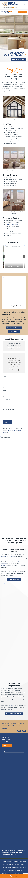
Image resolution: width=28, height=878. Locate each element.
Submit (7, 422)
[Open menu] (24, 4)
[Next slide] (24, 256)
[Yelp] (23, 731)
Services (9, 723)
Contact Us (11, 726)
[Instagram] (20, 731)
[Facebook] (18, 731)
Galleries (4, 726)
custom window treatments (8, 556)
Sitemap (4, 728)
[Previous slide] (4, 256)
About (4, 723)
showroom (10, 706)
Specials (18, 726)
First (4, 382)
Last (4, 387)
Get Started (22, 12)
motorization (4, 565)
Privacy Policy (11, 430)
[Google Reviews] (25, 731)
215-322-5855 (9, 12)
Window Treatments (18, 723)
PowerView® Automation (11, 224)
